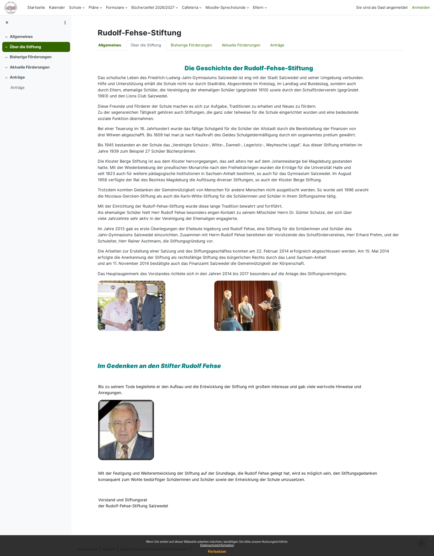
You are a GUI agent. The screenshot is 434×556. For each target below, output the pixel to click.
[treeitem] (36, 37)
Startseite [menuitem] (36, 7)
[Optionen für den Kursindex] (65, 22)
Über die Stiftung (25, 46)
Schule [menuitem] (75, 7)
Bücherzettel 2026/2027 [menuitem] (153, 7)
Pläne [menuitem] (94, 7)
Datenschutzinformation (217, 545)
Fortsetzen (217, 551)
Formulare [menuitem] (115, 7)
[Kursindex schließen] (7, 22)
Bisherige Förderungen (30, 56)
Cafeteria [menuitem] (190, 7)
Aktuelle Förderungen (29, 67)
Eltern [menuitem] (258, 7)
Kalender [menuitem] (57, 7)
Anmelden (421, 7)
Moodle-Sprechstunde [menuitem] (225, 7)
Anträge (17, 77)
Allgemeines (21, 36)
